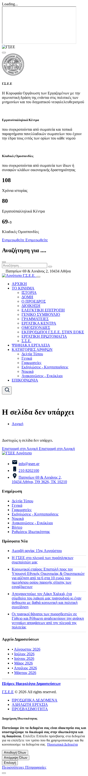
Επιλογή (10, 763)
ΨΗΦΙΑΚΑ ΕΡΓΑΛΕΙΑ (31, 345)
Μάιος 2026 (23, 663)
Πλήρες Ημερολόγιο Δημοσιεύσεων (31, 684)
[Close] (4, 52)
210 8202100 (29, 470)
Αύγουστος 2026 (27, 649)
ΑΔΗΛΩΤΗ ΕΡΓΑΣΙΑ (30, 704)
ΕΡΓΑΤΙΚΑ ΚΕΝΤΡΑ (39, 323)
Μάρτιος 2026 (25, 673)
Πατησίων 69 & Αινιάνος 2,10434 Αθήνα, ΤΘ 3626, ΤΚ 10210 (39, 479)
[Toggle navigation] (38, 277)
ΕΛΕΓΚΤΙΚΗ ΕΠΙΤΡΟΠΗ (43, 310)
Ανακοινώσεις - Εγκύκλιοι (42, 376)
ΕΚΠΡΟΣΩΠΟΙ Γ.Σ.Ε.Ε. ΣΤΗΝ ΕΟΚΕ (53, 332)
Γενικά (27, 358)
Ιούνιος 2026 (24, 658)
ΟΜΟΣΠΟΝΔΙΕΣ (36, 328)
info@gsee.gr (29, 464)
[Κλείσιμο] (4, 262)
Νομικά (27, 371)
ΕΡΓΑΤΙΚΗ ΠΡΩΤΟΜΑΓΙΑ (44, 336)
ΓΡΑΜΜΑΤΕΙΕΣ (35, 319)
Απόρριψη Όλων (15, 757)
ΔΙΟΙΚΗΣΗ (31, 306)
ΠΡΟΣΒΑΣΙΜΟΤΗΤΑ (30, 709)
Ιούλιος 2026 (24, 654)
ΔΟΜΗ (27, 297)
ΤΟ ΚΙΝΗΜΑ (23, 288)
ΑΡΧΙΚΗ (19, 284)
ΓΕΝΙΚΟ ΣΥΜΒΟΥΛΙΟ (41, 314)
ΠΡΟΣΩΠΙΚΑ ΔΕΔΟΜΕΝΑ (34, 700)
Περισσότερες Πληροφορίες (24, 767)
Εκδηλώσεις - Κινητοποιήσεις (45, 367)
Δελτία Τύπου (32, 354)
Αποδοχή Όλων (15, 752)
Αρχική (17, 424)
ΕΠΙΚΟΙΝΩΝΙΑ (25, 380)
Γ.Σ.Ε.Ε (8, 692)
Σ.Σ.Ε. (26, 341)
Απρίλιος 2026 (25, 668)
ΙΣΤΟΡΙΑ (29, 292)
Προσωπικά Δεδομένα (62, 744)
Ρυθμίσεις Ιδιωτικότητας (31, 532)
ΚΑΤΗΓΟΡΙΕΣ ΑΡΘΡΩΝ (32, 349)
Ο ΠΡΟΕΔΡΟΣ (34, 301)
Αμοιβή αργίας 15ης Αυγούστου (37, 551)
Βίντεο (17, 527)
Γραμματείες (31, 363)
